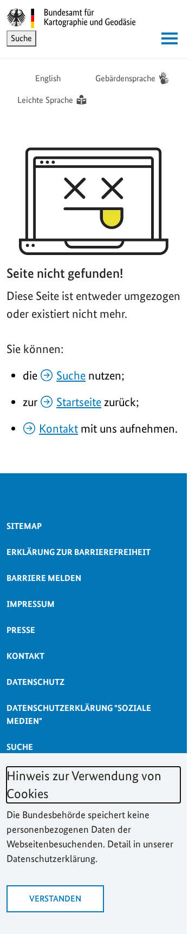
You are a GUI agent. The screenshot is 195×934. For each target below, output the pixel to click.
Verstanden (55, 898)
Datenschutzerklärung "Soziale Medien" (78, 714)
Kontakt (58, 428)
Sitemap (24, 526)
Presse (20, 630)
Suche (71, 375)
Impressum (30, 604)
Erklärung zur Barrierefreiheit (78, 552)
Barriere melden (43, 578)
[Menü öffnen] (169, 38)
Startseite (78, 402)
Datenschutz (35, 682)
